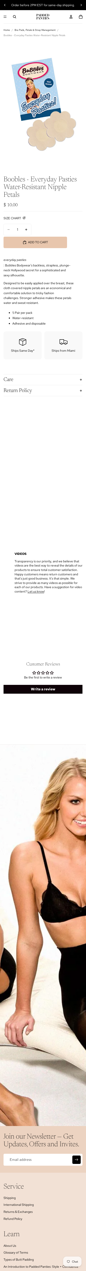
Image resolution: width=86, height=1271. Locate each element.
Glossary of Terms (16, 1252)
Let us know (36, 591)
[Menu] (5, 17)
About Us (10, 1246)
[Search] (14, 17)
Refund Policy (13, 1219)
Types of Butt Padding (19, 1260)
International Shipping (19, 1205)
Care (8, 379)
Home (7, 30)
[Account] (71, 17)
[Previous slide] (5, 5)
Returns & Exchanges (18, 1212)
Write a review (43, 689)
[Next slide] (81, 5)
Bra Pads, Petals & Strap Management (35, 30)
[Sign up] (76, 1160)
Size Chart (13, 218)
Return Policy (18, 390)
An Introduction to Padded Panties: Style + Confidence (41, 1267)
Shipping (10, 1198)
